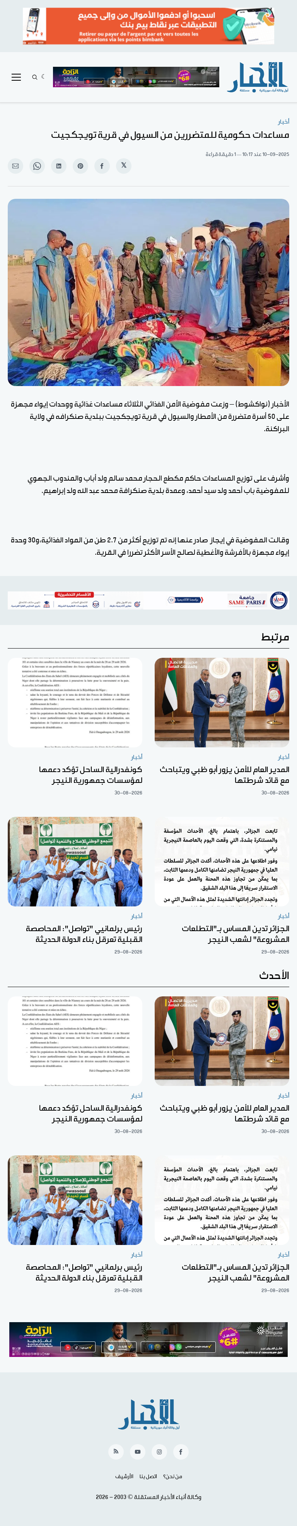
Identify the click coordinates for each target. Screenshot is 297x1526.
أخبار (283, 122)
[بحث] (35, 77)
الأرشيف (124, 1476)
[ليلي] (44, 77)
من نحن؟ (172, 1476)
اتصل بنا (148, 1476)
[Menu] (16, 77)
